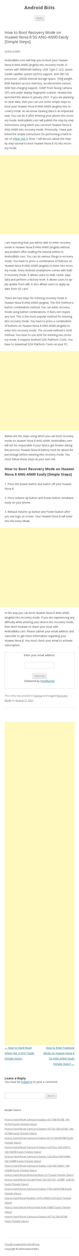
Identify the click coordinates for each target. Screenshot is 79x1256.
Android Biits (39, 8)
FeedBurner (47, 681)
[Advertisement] (39, 194)
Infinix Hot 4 (20, 139)
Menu (40, 18)
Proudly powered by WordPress (22, 1244)
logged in (26, 1082)
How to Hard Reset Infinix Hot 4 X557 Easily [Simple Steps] (19, 1053)
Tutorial (38, 695)
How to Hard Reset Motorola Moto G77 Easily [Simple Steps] (39, 1175)
